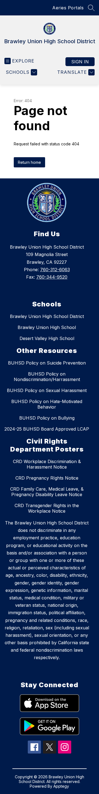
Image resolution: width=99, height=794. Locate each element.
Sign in (80, 61)
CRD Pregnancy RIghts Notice (46, 478)
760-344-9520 (51, 277)
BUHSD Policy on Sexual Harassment (47, 390)
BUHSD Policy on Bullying (47, 418)
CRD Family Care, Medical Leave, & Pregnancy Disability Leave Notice (47, 491)
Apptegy (61, 786)
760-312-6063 (55, 269)
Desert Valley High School (47, 338)
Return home (29, 162)
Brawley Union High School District (47, 316)
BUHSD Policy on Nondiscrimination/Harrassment (47, 376)
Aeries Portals (68, 7)
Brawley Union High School (47, 327)
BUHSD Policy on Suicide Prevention (47, 363)
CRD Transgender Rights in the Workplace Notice (47, 508)
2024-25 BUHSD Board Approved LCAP (46, 429)
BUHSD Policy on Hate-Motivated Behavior (46, 404)
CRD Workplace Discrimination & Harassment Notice (47, 464)
